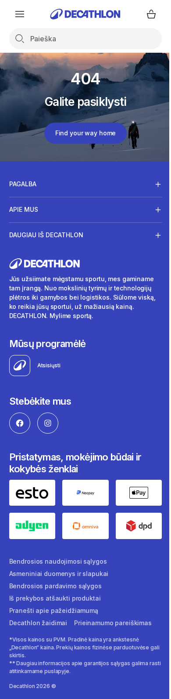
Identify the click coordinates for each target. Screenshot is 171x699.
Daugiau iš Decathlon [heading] (46, 235)
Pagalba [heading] (22, 184)
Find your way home (85, 133)
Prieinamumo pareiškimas (113, 620)
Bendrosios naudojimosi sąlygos (58, 559)
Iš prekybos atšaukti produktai (55, 596)
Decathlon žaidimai (38, 620)
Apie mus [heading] (23, 209)
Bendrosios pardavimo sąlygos (55, 583)
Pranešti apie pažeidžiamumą (53, 608)
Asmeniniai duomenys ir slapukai (59, 571)
